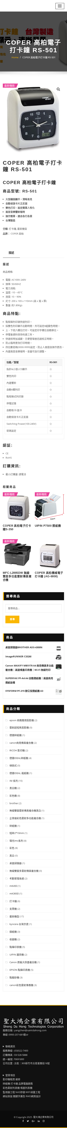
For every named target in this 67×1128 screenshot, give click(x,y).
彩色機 (13, 795)
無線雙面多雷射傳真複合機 (24, 870)
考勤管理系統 (16, 878)
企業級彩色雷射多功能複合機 (25, 818)
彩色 (11, 848)
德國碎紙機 (15, 735)
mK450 (13, 886)
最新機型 (22, 228)
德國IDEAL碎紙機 (18, 758)
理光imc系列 (16, 840)
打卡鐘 (12, 228)
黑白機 (13, 788)
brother (13, 803)
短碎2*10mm (16, 833)
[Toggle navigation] (59, 6)
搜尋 (12, 619)
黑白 (11, 855)
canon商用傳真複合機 (21, 742)
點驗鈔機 (14, 977)
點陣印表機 (15, 947)
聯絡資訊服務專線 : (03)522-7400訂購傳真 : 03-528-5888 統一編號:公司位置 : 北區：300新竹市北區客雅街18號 (26, 1055)
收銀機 (13, 939)
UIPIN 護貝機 (16, 954)
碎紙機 (13, 825)
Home (15, 57)
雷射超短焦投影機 (19, 727)
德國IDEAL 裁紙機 (19, 773)
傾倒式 (13, 765)
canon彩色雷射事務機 (21, 985)
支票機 (13, 908)
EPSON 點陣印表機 (19, 969)
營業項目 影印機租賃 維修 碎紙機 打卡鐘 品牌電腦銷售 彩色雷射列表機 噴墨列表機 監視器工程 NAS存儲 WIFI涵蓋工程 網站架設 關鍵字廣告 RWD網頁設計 (22, 1085)
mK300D (14, 893)
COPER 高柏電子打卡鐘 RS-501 (38, 57)
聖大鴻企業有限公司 (43, 1117)
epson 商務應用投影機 (21, 720)
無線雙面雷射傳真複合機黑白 (25, 810)
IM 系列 (13, 780)
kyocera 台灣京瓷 (18, 924)
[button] (58, 89)
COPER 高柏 (17, 233)
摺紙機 (13, 931)
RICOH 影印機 (17, 750)
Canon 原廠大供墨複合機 (23, 962)
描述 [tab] (11, 252)
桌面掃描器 (15, 863)
